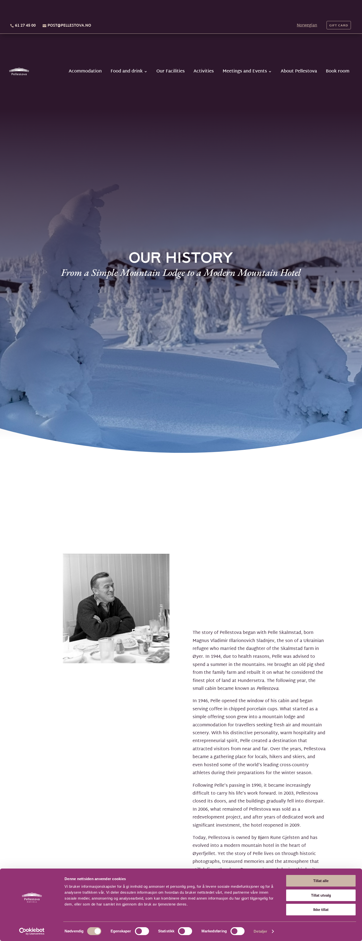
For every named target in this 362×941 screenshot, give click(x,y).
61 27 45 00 (25, 25)
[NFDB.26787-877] (116, 662)
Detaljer (260, 931)
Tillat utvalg (321, 895)
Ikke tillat (321, 909)
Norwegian (307, 25)
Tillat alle (321, 881)
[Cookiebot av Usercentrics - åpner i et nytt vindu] (31, 931)
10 (133, 652)
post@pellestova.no (69, 25)
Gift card (338, 26)
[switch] (142, 931)
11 (137, 652)
